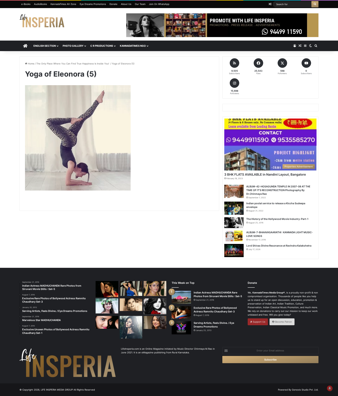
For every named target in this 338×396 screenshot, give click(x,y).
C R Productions (101, 45)
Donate (113, 4)
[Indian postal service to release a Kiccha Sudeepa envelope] (234, 208)
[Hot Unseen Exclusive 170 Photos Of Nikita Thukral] (107, 289)
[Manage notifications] (330, 388)
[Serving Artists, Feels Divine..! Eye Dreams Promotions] (181, 327)
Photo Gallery (73, 45)
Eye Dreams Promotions (93, 4)
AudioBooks (40, 4)
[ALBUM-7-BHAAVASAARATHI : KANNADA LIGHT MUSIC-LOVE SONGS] (234, 236)
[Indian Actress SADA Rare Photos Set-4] (131, 327)
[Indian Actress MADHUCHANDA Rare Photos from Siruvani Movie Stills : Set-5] (181, 297)
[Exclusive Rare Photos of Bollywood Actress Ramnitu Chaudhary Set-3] (181, 312)
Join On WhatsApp (159, 4)
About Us (126, 4)
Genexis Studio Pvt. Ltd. (305, 389)
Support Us (258, 321)
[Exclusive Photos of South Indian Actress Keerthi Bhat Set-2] (107, 305)
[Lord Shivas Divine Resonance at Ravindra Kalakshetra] (234, 250)
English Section (44, 45)
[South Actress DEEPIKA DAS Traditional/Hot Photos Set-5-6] (155, 322)
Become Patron (283, 321)
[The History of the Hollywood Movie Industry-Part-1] (234, 222)
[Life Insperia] (42, 22)
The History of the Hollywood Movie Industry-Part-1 (277, 218)
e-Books (25, 4)
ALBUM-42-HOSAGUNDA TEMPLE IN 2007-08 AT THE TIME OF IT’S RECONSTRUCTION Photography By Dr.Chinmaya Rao (278, 190)
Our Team (140, 4)
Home (30, 63)
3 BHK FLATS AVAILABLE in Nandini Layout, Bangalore (265, 174)
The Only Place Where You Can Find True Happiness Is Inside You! (73, 63)
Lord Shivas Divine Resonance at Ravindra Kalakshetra (278, 245)
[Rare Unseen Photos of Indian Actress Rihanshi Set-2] (131, 304)
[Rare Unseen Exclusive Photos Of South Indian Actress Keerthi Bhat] (107, 322)
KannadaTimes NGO (133, 45)
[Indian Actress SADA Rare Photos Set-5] (131, 288)
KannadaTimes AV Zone (63, 4)
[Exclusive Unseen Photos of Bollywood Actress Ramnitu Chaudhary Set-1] (155, 306)
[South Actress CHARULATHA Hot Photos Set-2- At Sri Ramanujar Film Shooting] (155, 288)
